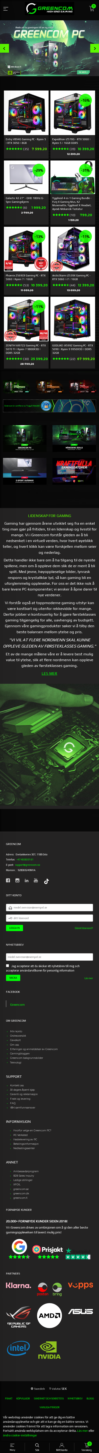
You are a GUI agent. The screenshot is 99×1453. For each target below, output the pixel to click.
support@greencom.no (27, 864)
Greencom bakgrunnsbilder (26, 1057)
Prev (4, 48)
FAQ (12, 1103)
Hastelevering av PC (25, 1139)
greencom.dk (21, 1193)
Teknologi (15, 1062)
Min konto (16, 1031)
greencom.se (21, 1189)
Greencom (17, 1004)
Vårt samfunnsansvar (22, 1107)
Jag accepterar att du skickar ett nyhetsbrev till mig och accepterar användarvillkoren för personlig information (43, 968)
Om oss (14, 1044)
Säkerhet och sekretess (49, 1398)
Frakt (8, 1398)
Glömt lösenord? (84, 928)
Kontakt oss (17, 1085)
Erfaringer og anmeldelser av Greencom (34, 1049)
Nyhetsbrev (75, 1398)
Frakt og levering (20, 1098)
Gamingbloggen (20, 1053)
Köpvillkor (23, 1398)
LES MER (49, 673)
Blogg (90, 1398)
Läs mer (88, 978)
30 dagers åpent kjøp (22, 1089)
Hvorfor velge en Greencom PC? (32, 1130)
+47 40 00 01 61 (25, 859)
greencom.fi (20, 1197)
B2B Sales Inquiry (23, 1175)
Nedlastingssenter (24, 1148)
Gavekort (15, 1040)
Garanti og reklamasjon (24, 1094)
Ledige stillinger (22, 1180)
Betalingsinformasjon (26, 1143)
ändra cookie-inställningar (20, 1435)
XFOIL (16, 1184)
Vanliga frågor (50, 1407)
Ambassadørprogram (26, 1171)
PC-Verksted (20, 1135)
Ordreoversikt (18, 1035)
